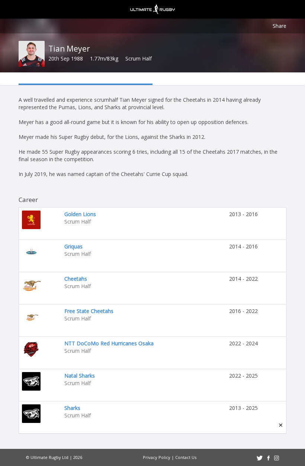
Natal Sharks (79, 375)
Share (279, 25)
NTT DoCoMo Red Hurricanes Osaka (109, 343)
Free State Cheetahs (88, 311)
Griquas (73, 246)
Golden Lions (80, 214)
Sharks (72, 407)
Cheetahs (75, 278)
